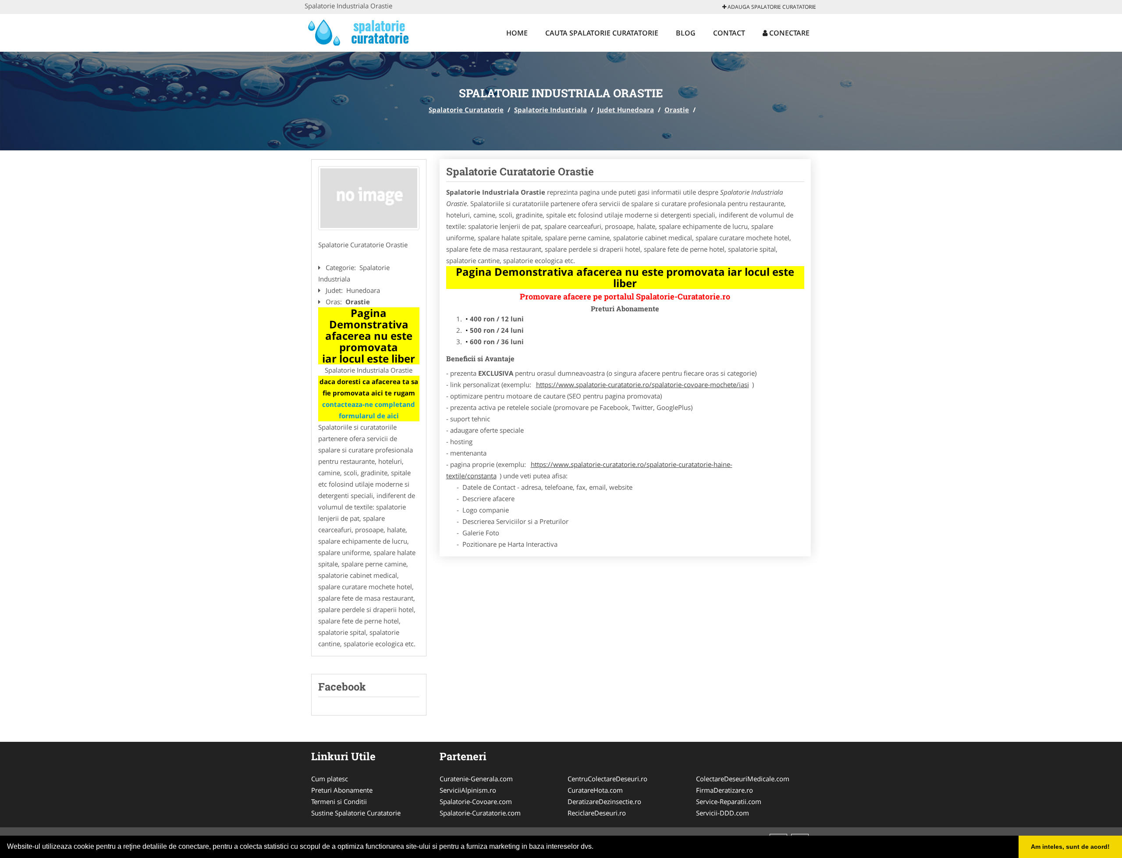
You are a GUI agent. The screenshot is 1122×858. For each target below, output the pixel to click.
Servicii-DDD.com (722, 812)
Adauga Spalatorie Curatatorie (771, 7)
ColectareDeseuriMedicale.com (742, 778)
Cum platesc (329, 778)
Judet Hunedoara (625, 109)
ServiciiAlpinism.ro (468, 790)
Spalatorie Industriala (550, 109)
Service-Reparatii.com (728, 801)
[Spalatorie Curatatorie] (362, 31)
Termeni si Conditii (339, 801)
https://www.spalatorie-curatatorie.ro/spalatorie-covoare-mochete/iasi (642, 384)
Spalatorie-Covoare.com (476, 801)
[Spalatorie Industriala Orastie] (368, 198)
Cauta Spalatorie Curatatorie (601, 33)
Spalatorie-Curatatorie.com (480, 812)
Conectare (788, 33)
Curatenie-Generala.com (476, 778)
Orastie (676, 109)
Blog (686, 33)
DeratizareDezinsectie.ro (604, 801)
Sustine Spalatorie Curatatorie (356, 812)
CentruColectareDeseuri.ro (607, 778)
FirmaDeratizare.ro (724, 790)
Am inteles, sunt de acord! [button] (1070, 846)
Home (517, 33)
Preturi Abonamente (342, 790)
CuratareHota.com (595, 790)
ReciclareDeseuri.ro (597, 812)
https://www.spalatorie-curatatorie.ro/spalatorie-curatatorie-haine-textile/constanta (589, 470)
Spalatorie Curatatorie (466, 109)
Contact (729, 33)
